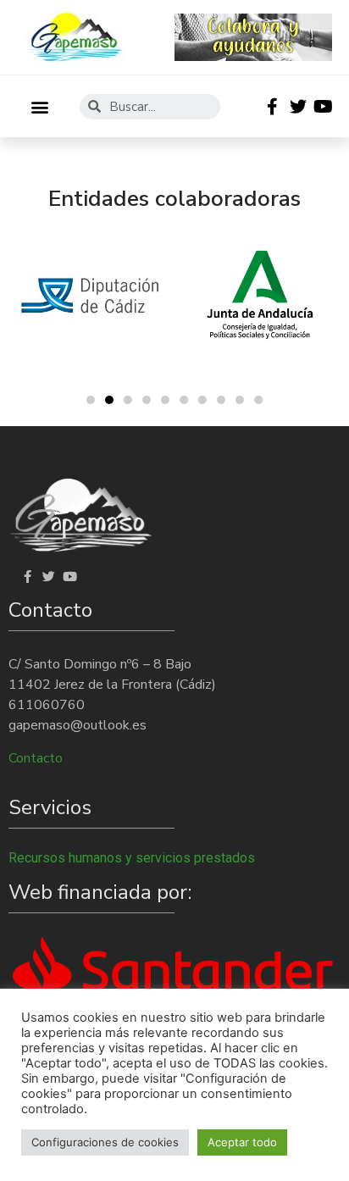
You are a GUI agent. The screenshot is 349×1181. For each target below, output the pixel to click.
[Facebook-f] (272, 106)
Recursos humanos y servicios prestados (131, 858)
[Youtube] (323, 106)
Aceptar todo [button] (242, 1142)
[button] (39, 106)
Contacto (35, 758)
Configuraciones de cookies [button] (105, 1142)
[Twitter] (298, 106)
